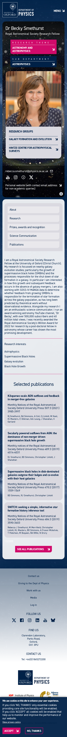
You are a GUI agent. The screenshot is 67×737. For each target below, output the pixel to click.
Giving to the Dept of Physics (33, 583)
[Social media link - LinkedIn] (37, 620)
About (13, 210)
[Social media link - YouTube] (45, 620)
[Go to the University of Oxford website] (25, 677)
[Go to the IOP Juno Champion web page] (21, 696)
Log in (33, 605)
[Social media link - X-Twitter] (14, 620)
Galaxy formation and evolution (30, 139)
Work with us (33, 590)
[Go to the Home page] (41, 677)
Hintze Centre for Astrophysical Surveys (30, 149)
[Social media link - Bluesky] (53, 620)
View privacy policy (11, 722)
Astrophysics (21, 64)
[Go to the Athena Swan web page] (49, 696)
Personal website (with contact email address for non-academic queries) (31, 187)
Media (33, 597)
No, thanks (34, 731)
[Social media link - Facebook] (21, 620)
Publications (16, 244)
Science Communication (23, 236)
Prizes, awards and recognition (27, 227)
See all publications (30, 549)
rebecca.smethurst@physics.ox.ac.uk (26, 171)
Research (15, 218)
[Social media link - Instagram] (29, 620)
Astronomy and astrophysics (22, 49)
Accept (8, 731)
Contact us (33, 576)
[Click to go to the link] (7, 177)
